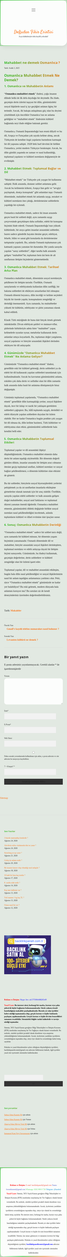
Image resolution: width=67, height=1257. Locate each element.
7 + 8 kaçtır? (9, 766)
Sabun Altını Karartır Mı (13, 1115)
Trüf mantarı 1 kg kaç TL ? (14, 898)
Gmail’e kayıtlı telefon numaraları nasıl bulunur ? (33, 629)
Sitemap (4, 798)
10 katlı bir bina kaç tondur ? (14, 875)
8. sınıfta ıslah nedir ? (12, 883)
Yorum (6, 676)
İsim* (6, 711)
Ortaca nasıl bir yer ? (11, 905)
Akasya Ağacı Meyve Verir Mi (15, 1124)
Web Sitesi (8, 738)
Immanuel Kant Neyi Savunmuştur (17, 1133)
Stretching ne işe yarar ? (13, 853)
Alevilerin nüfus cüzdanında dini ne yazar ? (20, 845)
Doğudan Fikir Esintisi (33, 32)
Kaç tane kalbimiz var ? (12, 890)
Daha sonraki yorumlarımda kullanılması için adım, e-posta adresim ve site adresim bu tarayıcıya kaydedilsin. (31, 757)
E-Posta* (7, 724)
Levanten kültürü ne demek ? (22, 639)
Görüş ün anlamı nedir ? (13, 860)
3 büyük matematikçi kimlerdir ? (16, 838)
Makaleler (16, 610)
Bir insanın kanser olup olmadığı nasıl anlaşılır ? (22, 868)
